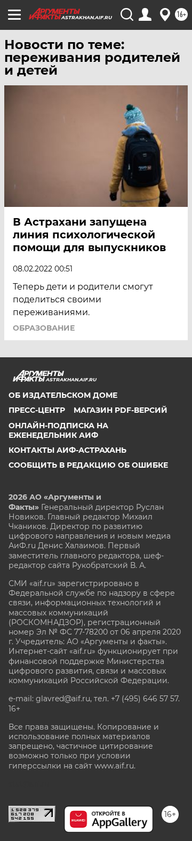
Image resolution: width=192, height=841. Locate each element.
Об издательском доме (63, 395)
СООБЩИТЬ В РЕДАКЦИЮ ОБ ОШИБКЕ (88, 465)
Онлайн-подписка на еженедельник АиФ (58, 430)
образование (44, 328)
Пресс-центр (37, 410)
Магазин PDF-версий (120, 410)
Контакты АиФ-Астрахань (67, 450)
